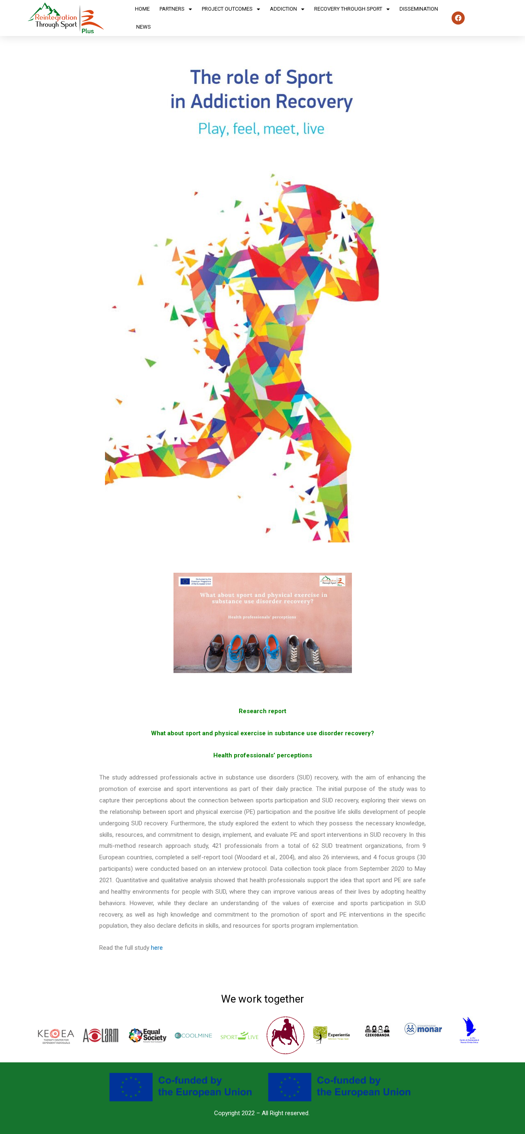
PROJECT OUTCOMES (227, 9)
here (157, 947)
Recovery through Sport (348, 9)
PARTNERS (172, 9)
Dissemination (418, 9)
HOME (142, 9)
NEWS (143, 27)
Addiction (283, 9)
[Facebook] (458, 18)
